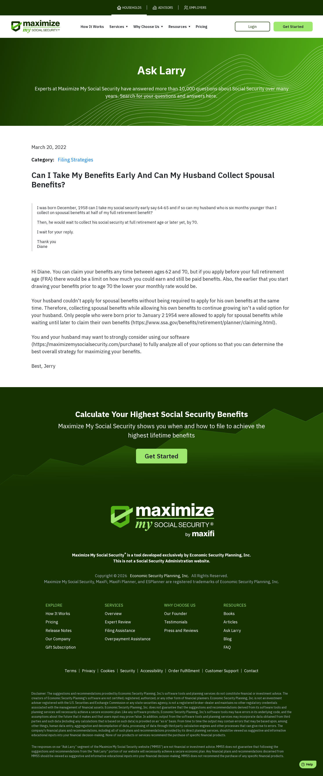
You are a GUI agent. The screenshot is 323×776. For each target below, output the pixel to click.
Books (229, 613)
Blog (227, 638)
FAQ (227, 647)
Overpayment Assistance (128, 638)
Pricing (201, 26)
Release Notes (58, 630)
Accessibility (151, 670)
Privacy (88, 670)
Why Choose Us (146, 26)
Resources (178, 26)
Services (116, 26)
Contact (251, 670)
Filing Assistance (120, 630)
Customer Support (222, 670)
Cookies (108, 670)
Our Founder (175, 613)
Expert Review (118, 621)
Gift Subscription (60, 647)
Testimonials (175, 621)
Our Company (57, 638)
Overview (113, 613)
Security (127, 670)
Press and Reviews (181, 630)
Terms (70, 670)
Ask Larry (232, 630)
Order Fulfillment (184, 670)
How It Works (92, 26)
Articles (230, 621)
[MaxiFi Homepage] (26, 26)
